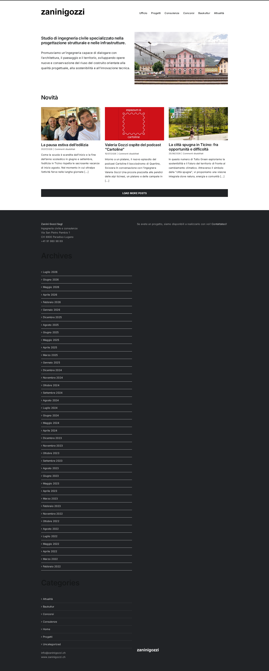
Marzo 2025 (50, 355)
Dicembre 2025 (52, 317)
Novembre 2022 (53, 514)
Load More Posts (134, 193)
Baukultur (48, 606)
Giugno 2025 (51, 332)
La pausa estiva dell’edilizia (64, 145)
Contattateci (219, 224)
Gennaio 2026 (51, 310)
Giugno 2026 (51, 279)
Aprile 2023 (50, 491)
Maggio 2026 (51, 287)
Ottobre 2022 (51, 521)
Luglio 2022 (50, 536)
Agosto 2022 (51, 529)
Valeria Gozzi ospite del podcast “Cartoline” (133, 147)
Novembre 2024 (53, 377)
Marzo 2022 (50, 559)
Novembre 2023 (53, 445)
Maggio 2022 (51, 544)
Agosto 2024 (51, 400)
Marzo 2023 (50, 498)
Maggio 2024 (51, 423)
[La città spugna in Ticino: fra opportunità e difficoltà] (198, 124)
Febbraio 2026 (52, 302)
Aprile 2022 (50, 551)
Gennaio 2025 (51, 362)
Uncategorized (52, 644)
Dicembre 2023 (52, 438)
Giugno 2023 (51, 476)
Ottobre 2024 (51, 385)
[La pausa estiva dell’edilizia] (70, 124)
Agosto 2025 (51, 325)
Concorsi (48, 614)
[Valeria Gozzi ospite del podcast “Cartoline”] (134, 124)
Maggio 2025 (51, 340)
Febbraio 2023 (52, 506)
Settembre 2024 (52, 393)
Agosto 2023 (51, 468)
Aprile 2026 (50, 295)
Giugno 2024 (51, 415)
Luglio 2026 (50, 272)
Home (46, 629)
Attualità (48, 599)
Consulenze (50, 622)
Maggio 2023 (51, 483)
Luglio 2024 (50, 408)
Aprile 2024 (50, 430)
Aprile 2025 (50, 347)
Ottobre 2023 (51, 453)
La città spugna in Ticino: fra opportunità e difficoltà (193, 147)
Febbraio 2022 (52, 566)
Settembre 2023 (52, 461)
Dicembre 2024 (52, 370)
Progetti (47, 637)
